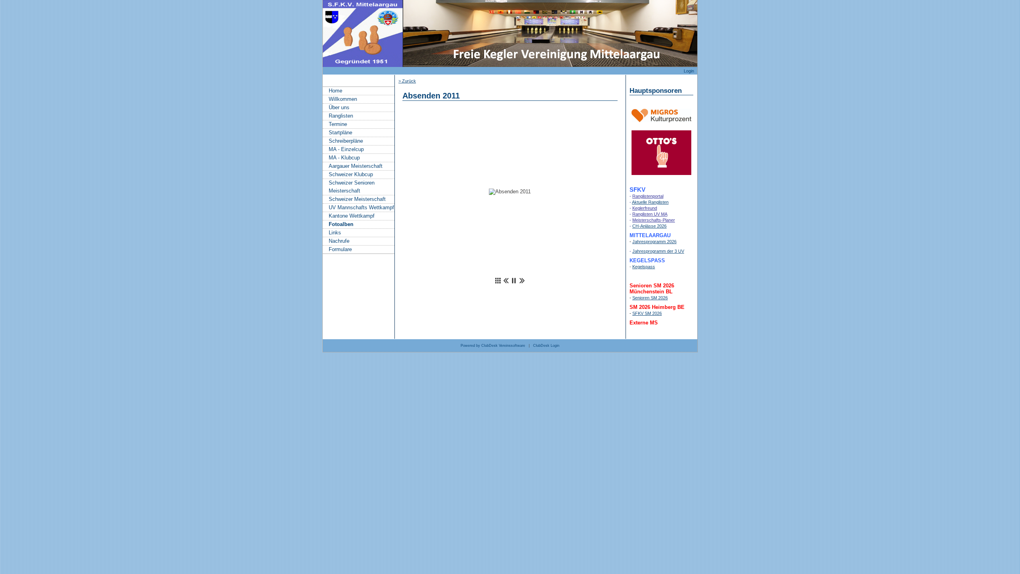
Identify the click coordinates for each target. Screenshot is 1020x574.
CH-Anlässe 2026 (649, 226)
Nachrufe (339, 241)
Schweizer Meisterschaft (357, 199)
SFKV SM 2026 (647, 313)
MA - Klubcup (344, 158)
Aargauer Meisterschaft (355, 166)
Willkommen (343, 99)
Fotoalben (341, 224)
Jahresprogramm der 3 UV (658, 251)
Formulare (340, 249)
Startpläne (340, 133)
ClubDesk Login (546, 346)
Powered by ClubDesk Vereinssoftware (493, 346)
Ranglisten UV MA (649, 214)
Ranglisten (341, 116)
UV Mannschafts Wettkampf (361, 207)
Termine (338, 124)
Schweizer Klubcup (351, 174)
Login (689, 71)
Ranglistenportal (647, 196)
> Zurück (407, 81)
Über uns (339, 107)
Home (335, 91)
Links (335, 233)
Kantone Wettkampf (352, 216)
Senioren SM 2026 (650, 297)
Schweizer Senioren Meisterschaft (352, 187)
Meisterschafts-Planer (653, 220)
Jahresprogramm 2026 (654, 241)
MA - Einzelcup (346, 149)
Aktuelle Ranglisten (650, 202)
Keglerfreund (644, 208)
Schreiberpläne (346, 141)
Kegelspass (643, 266)
